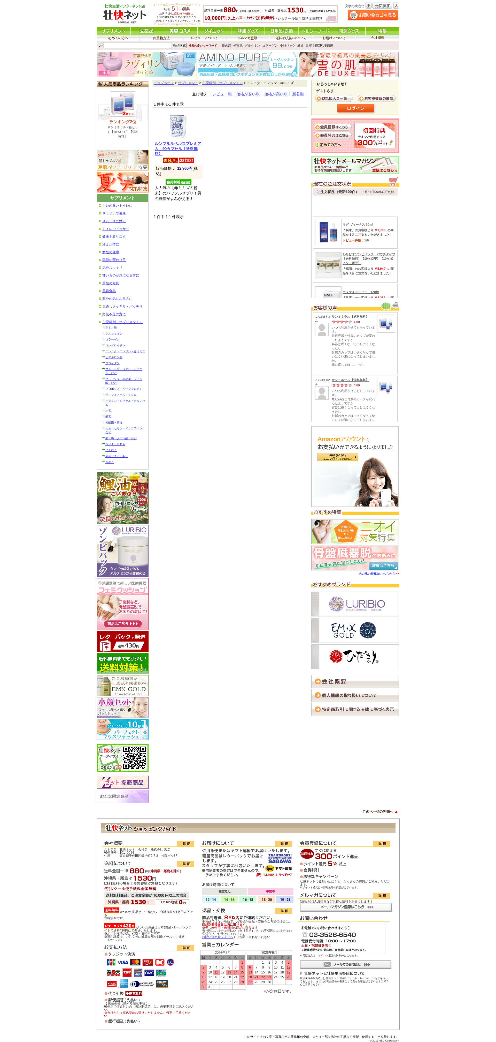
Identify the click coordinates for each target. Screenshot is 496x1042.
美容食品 (109, 291)
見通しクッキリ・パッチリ (122, 306)
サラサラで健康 (114, 213)
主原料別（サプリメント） (122, 322)
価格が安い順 (248, 94)
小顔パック (287, 45)
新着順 (298, 94)
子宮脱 (238, 45)
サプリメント (188, 83)
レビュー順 (222, 94)
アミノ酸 (111, 327)
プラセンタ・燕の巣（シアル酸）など (123, 380)
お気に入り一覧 (334, 98)
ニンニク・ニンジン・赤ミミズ (125, 351)
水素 (108, 410)
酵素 (108, 416)
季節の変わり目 (114, 260)
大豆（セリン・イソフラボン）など (125, 430)
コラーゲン (270, 45)
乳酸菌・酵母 (113, 422)
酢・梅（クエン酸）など (121, 438)
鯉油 (300, 45)
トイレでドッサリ (115, 229)
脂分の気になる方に (117, 299)
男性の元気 (110, 283)
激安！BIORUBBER (319, 45)
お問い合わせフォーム (217, 937)
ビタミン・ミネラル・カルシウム (125, 402)
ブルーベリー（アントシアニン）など (123, 371)
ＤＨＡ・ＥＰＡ (115, 444)
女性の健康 (110, 252)
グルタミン (252, 45)
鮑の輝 (226, 45)
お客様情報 (377, 98)
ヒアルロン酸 (113, 357)
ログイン (356, 108)
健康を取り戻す (114, 237)
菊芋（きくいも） (116, 456)
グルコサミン (113, 333)
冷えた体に (110, 244)
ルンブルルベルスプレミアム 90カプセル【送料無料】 (178, 149)
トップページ (164, 83)
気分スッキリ (112, 268)
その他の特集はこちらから (377, 574)
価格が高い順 (276, 94)
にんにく (111, 450)
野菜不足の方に (114, 314)
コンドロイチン (115, 345)
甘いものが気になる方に (120, 275)
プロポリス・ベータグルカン (123, 388)
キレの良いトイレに (117, 205)
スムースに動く (114, 221)
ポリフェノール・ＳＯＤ (121, 394)
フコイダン (112, 363)
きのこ (109, 462)
